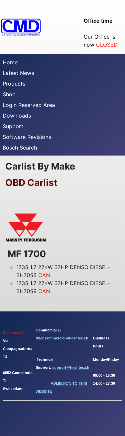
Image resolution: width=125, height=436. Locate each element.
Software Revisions (27, 137)
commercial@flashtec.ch (66, 338)
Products (14, 83)
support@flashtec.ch (70, 367)
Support (13, 126)
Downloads (17, 115)
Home (10, 62)
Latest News (18, 73)
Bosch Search (20, 147)
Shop (9, 94)
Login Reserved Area (29, 105)
